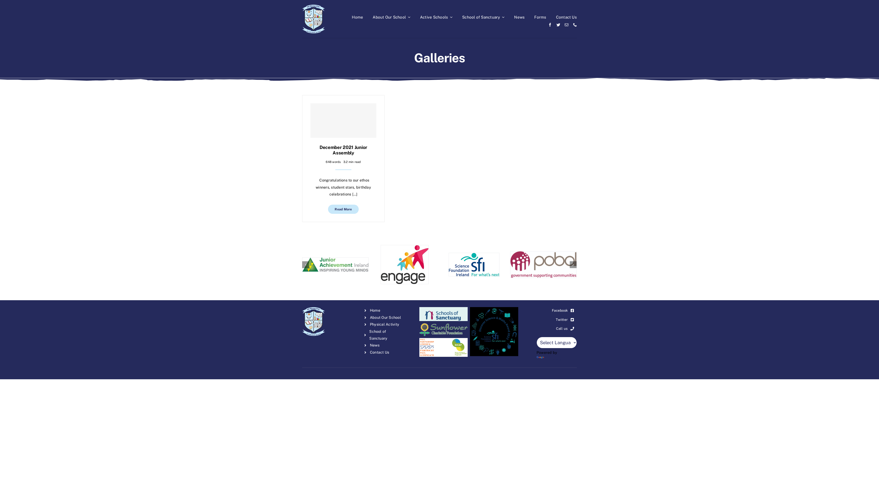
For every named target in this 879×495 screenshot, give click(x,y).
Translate (553, 359)
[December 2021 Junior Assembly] (343, 120)
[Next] (573, 264)
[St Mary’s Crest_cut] (313, 6)
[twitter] (558, 25)
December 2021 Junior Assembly (343, 150)
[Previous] (305, 264)
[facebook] (550, 25)
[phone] (575, 25)
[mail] (566, 25)
